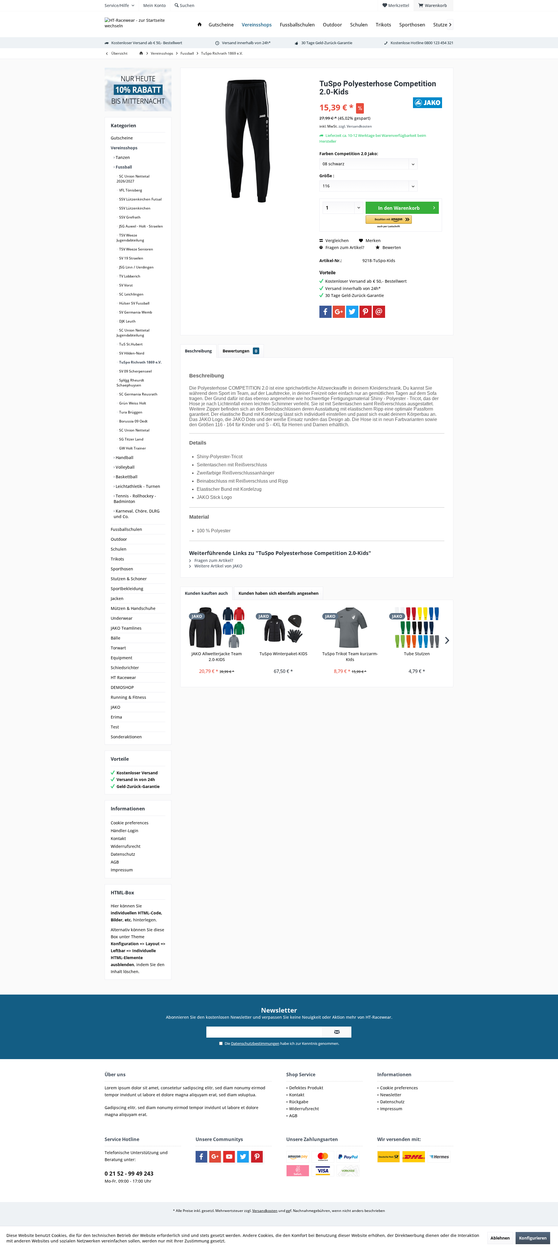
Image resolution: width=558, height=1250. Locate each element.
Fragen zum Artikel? (344, 247)
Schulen (118, 549)
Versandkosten (265, 1210)
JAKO (115, 707)
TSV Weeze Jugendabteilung (130, 238)
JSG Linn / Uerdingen (136, 267)
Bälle (115, 638)
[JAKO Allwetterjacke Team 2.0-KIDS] (217, 627)
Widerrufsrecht (125, 846)
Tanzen (122, 157)
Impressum (122, 870)
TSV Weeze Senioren (135, 249)
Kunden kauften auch (206, 593)
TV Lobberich (129, 276)
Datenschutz (123, 854)
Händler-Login (124, 830)
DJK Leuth (127, 321)
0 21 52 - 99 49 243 (129, 1173)
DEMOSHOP (122, 687)
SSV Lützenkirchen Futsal (140, 199)
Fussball (123, 167)
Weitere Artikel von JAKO (217, 566)
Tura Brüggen (130, 412)
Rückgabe (298, 1101)
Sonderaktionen (126, 736)
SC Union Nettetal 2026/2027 (133, 179)
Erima (116, 717)
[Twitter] (352, 312)
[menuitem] (433, 5)
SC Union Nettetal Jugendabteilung (133, 333)
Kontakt (118, 838)
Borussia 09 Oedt (133, 421)
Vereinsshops (124, 148)
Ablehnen (500, 1238)
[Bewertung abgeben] (365, 99)
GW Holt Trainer (132, 448)
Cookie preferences (130, 822)
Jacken (117, 598)
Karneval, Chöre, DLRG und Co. (137, 513)
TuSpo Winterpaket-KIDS (283, 653)
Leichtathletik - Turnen (137, 486)
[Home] (200, 25)
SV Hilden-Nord (131, 353)
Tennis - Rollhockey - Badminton (135, 498)
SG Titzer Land (130, 439)
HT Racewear (123, 677)
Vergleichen (336, 240)
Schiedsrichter (125, 667)
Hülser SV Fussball (133, 303)
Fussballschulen (126, 529)
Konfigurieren (533, 1238)
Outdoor (119, 539)
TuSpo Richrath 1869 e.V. (140, 362)
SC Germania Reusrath (138, 394)
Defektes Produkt (306, 1087)
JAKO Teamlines (126, 628)
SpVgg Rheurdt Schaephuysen (130, 383)
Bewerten (391, 247)
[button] (389, 221)
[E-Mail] (379, 312)
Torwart (118, 648)
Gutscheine (122, 138)
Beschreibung (198, 351)
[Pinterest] (366, 312)
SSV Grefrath (129, 217)
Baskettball (126, 476)
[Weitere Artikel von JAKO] (427, 102)
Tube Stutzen (417, 653)
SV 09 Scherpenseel (135, 371)
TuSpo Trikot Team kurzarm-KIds (350, 656)
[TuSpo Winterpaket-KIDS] (284, 627)
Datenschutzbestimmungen (255, 1043)
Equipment (121, 657)
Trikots (117, 559)
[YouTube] (229, 1157)
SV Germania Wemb (135, 312)
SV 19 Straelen (130, 258)
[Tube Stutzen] (417, 627)
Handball (124, 457)
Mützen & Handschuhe (133, 608)
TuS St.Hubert (130, 344)
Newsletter (390, 1094)
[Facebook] (325, 312)
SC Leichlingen (131, 294)
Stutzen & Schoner (129, 578)
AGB (115, 862)
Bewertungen (240, 351)
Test (115, 727)
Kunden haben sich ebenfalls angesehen (279, 593)
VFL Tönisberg (130, 190)
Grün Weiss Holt (132, 403)
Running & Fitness (128, 697)
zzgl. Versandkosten (355, 126)
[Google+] (339, 312)
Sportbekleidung (127, 588)
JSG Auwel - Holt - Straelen (140, 226)
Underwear (122, 618)
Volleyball (125, 467)
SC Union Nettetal (133, 430)
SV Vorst (125, 285)
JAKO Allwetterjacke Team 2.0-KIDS (217, 656)
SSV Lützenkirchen (134, 208)
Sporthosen (122, 569)
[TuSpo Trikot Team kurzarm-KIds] (350, 627)
